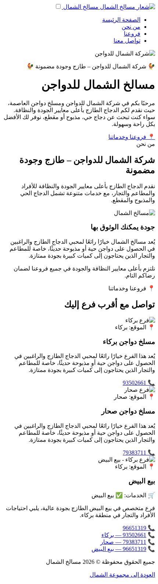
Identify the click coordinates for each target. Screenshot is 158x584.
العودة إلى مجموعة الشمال (122, 575)
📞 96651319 (139, 528)
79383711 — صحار (123, 542)
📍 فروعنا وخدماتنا (131, 137)
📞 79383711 (139, 452)
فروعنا (132, 34)
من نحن (131, 27)
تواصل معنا (127, 40)
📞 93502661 (139, 383)
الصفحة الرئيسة (121, 20)
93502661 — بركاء (123, 535)
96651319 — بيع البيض (118, 549)
